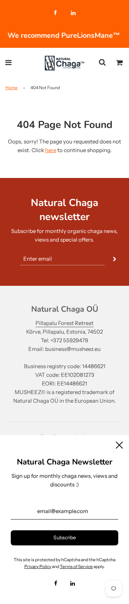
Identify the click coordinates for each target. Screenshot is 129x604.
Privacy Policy (37, 566)
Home (11, 87)
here (50, 150)
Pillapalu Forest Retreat (64, 323)
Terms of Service (76, 566)
